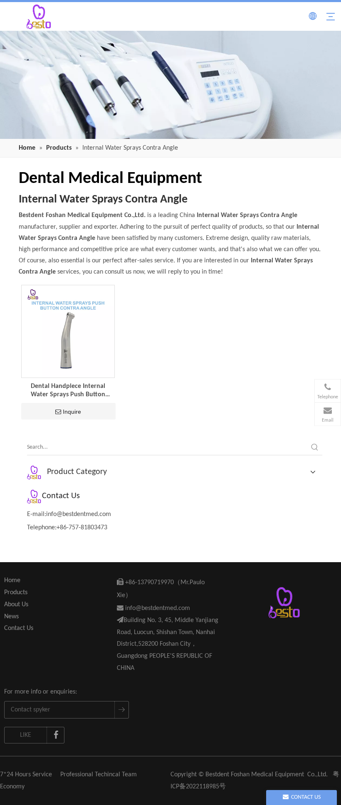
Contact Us (18, 628)
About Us (16, 604)
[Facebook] (55, 735)
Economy (12, 786)
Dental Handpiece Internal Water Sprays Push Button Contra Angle (68, 391)
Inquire (72, 411)
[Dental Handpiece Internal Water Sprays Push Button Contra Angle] (68, 331)
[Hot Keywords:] (314, 447)
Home (12, 580)
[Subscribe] (121, 709)
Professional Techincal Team (98, 774)
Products (15, 592)
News (11, 616)
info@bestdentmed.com (78, 514)
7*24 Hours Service (26, 774)
